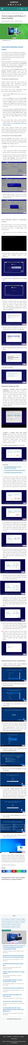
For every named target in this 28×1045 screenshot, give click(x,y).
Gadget (23, 919)
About (4, 1036)
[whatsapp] (19, 871)
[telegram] (24, 871)
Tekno (18, 924)
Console (18, 919)
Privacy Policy (14, 1038)
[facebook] (4, 871)
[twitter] (9, 871)
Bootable (7, 919)
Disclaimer (9, 1036)
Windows (13, 926)
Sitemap (22, 1036)
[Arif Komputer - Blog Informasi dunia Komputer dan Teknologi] (14, 2)
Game (3, 921)
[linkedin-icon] (20, 5)
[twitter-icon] (13, 5)
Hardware (8, 921)
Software (9, 924)
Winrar (18, 926)
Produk (3, 924)
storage (14, 924)
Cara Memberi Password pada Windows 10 (13, 472)
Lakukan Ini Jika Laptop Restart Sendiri (12, 1001)
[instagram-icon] (15, 5)
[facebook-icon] (10, 5)
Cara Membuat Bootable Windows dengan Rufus (14, 470)
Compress (12, 919)
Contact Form (16, 1036)
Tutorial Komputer (6, 926)
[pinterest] (14, 871)
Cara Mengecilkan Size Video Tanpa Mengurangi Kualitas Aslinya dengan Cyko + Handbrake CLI (13, 1009)
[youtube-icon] (8, 5)
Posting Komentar (18, 21)
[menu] (3, 9)
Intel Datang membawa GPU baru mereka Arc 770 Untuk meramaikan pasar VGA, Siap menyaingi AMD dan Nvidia (14, 947)
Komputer (22, 921)
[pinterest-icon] (18, 5)
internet (17, 921)
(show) (9, 40)
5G (2, 919)
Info (13, 921)
